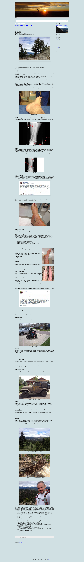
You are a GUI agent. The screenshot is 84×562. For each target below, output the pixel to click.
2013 (57, 40)
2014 (57, 39)
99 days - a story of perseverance (23, 25)
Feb (58, 47)
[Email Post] (20, 537)
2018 (57, 37)
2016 (57, 38)
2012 (57, 50)
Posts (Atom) (20, 542)
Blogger (49, 559)
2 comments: (17, 537)
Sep (58, 41)
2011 (57, 51)
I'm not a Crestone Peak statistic (61, 25)
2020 (57, 36)
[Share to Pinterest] (25, 537)
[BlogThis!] (23, 537)
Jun (58, 45)
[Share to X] (24, 537)
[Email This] (22, 537)
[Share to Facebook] (25, 537)
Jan (58, 48)
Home (16, 17)
